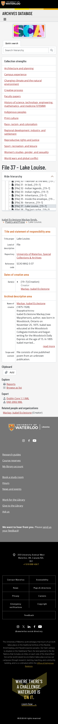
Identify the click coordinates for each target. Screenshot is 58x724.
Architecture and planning (19, 68)
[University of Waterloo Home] (10, 4)
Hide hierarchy (13, 176)
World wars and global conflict (21, 158)
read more (49, 346)
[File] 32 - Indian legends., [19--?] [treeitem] (32, 188)
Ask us (6, 511)
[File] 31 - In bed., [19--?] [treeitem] (28, 184)
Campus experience (15, 74)
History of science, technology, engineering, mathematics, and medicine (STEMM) (28, 104)
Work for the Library (13, 499)
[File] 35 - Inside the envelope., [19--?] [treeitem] (35, 199)
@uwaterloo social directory (29, 631)
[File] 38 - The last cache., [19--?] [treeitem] (32, 209)
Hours (5, 483)
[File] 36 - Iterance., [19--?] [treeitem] (29, 202)
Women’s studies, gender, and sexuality (26, 152)
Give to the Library (12, 505)
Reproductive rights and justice (21, 140)
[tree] (29, 196)
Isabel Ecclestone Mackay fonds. (19, 219)
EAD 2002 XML (14, 402)
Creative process (13, 90)
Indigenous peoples (15, 112)
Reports (11, 384)
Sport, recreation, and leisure (20, 146)
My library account (12, 466)
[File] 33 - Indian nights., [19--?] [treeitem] (31, 191)
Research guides (11, 454)
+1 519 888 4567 (31, 564)
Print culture (11, 118)
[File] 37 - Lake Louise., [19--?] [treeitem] (31, 206)
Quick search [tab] (12, 43)
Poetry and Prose (15, 222)
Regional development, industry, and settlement (25, 132)
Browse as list (14, 387)
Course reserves (11, 460)
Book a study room (13, 477)
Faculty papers (12, 96)
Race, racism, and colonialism (20, 124)
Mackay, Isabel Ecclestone (35, 289)
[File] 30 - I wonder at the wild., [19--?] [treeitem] (35, 181)
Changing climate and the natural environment (23, 82)
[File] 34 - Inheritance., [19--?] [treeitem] (30, 195)
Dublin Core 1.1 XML (18, 398)
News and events (11, 489)
